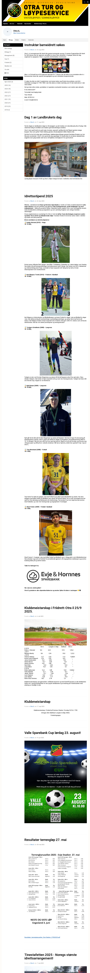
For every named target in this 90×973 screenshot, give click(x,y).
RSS (7, 73)
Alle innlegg (8, 48)
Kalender (20, 23)
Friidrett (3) (8, 62)
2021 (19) (8, 99)
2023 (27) (8, 92)
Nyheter (5, 23)
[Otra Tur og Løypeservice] (45, 10)
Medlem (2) (8, 66)
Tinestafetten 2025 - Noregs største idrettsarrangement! (50, 956)
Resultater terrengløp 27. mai (45, 840)
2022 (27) (8, 96)
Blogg (11, 40)
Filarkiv (23, 40)
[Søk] (84, 2)
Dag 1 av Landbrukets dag (43, 117)
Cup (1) (7, 59)
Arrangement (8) (9, 55)
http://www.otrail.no (19, 33)
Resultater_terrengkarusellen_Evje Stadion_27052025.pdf (42, 937)
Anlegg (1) (8, 52)
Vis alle (7, 69)
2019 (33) (8, 106)
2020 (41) (8, 103)
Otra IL (32, 50)
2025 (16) (8, 85)
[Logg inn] (87, 2)
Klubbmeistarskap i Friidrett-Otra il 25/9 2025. (52, 609)
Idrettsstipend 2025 (38, 196)
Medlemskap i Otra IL (40, 23)
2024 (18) (8, 89)
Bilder (17, 40)
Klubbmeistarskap (37, 702)
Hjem (4, 40)
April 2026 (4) (9, 82)
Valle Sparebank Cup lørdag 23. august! (52, 733)
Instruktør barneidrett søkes (44, 45)
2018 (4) (7, 110)
